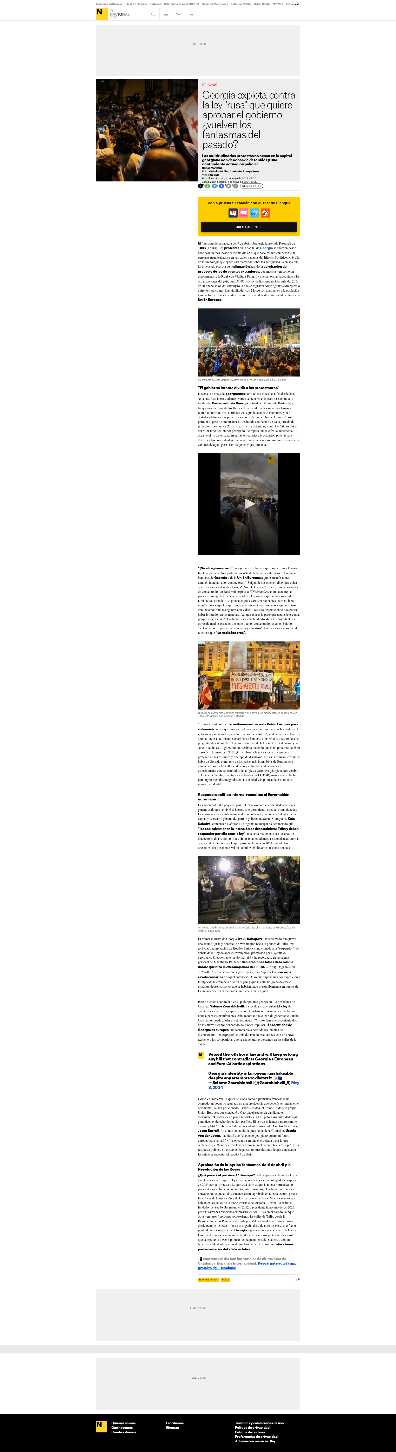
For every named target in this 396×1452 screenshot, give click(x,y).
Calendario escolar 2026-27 (181, 4)
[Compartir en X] (200, 186)
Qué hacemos (122, 1427)
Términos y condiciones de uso (259, 1423)
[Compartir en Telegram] (214, 186)
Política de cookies (250, 1432)
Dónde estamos (123, 1432)
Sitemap (172, 1427)
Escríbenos (175, 1423)
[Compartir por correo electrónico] (228, 186)
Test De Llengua (137, 4)
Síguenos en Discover (110, 4)
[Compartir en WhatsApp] (207, 186)
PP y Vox (277, 4)
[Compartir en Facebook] (221, 186)
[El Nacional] (102, 14)
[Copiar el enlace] (235, 186)
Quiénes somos (123, 1423)
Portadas (155, 4)
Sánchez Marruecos (215, 4)
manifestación (208, 1280)
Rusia (225, 1280)
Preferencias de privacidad (256, 1436)
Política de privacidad (252, 1427)
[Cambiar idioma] (178, 14)
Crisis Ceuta (262, 4)
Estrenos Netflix (241, 4)
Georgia (266, 248)
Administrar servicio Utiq (255, 1441)
